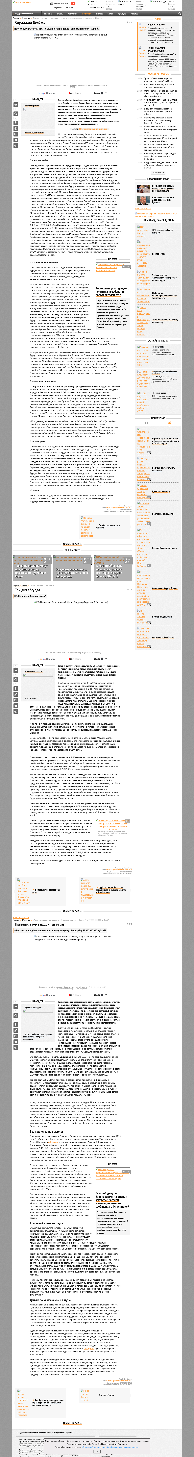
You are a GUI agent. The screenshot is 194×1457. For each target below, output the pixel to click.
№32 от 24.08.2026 (61, 3)
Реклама (69, 7)
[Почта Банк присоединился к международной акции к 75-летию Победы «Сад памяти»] (143, 321)
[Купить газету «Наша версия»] (52, 4)
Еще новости (158, 172)
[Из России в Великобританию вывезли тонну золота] (143, 295)
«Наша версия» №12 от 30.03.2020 (119, 507)
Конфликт (72, 13)
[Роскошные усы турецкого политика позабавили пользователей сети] (113, 274)
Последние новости (158, 73)
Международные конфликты (93, 129)
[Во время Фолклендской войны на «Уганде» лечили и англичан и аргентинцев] (87, 526)
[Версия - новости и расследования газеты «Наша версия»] (31, 7)
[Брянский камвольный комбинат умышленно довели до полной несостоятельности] (143, 637)
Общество (86, 13)
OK (97, 1452)
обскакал (53, 1142)
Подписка (58, 7)
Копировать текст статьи (15, 145)
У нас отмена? (30, 698)
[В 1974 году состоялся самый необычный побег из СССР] (143, 402)
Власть (60, 13)
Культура (122, 13)
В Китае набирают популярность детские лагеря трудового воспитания (37, 1037)
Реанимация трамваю (34, 132)
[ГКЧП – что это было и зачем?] (87, 1395)
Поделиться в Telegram (15, 140)
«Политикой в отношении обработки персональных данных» (110, 1446)
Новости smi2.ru (21, 917)
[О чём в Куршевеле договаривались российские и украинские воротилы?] (143, 379)
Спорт (110, 13)
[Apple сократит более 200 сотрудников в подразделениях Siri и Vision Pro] (87, 890)
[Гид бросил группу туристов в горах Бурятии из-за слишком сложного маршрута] (23, 1403)
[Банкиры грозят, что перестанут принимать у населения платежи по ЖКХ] (143, 356)
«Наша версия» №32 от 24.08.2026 (119, 869)
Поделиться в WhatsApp (15, 128)
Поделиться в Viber (15, 134)
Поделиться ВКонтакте (15, 104)
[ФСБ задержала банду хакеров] (143, 231)
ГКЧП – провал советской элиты (110, 10)
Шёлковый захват (141, 7)
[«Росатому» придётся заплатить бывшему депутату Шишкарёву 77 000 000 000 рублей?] (23, 891)
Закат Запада (171, 7)
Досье (158, 19)
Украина (48, 13)
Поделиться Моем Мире (15, 113)
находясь (89, 1348)
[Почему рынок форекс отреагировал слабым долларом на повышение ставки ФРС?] (143, 469)
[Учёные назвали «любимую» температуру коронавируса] (143, 277)
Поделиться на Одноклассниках (15, 123)
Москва (134, 13)
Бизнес (99, 13)
